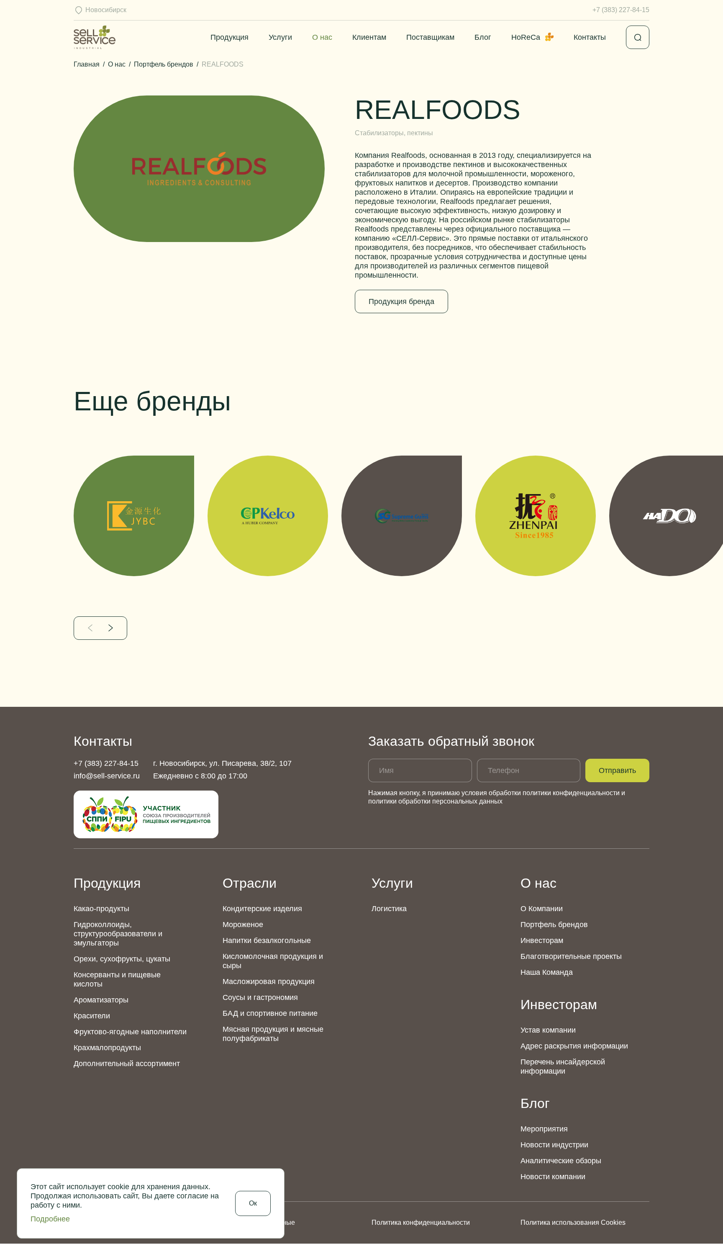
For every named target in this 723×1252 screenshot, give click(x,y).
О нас (322, 37)
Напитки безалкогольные (267, 940)
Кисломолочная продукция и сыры (273, 961)
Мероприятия (544, 1129)
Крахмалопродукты (107, 1047)
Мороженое (243, 924)
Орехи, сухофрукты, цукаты (122, 959)
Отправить (617, 770)
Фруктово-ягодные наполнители (130, 1032)
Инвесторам (541, 940)
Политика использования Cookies (573, 1222)
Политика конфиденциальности (421, 1222)
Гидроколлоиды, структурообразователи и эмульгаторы (118, 933)
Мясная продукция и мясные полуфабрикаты (273, 1034)
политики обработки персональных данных (435, 801)
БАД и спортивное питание (270, 1013)
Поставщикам (430, 37)
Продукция (229, 37)
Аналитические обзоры (560, 1161)
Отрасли (250, 883)
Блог (482, 37)
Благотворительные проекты (571, 956)
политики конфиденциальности (571, 792)
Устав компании (548, 1030)
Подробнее (50, 1219)
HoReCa (525, 37)
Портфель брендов (554, 924)
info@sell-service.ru (107, 776)
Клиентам (369, 37)
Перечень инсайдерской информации (562, 1066)
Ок (253, 1203)
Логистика (389, 908)
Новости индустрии (554, 1145)
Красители (92, 1016)
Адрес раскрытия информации (574, 1046)
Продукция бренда (401, 301)
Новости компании (552, 1176)
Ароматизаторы (101, 1000)
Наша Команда (546, 972)
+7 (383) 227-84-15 (620, 9)
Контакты (590, 37)
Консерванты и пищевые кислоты (117, 979)
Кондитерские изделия (262, 908)
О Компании (541, 908)
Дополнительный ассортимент (127, 1063)
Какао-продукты (101, 908)
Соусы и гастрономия (260, 997)
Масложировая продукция (269, 981)
